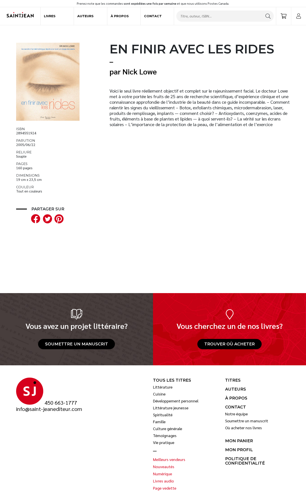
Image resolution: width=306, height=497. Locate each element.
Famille (159, 421)
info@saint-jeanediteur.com (49, 409)
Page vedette (164, 488)
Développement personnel (175, 401)
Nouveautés (163, 466)
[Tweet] (46, 218)
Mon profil (239, 450)
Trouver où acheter (229, 344)
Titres (233, 380)
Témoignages (165, 435)
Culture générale (167, 428)
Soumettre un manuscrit (76, 344)
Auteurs (85, 16)
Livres (50, 16)
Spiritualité (162, 414)
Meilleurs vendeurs (169, 459)
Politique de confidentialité (245, 461)
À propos (120, 16)
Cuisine (159, 394)
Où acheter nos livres (243, 427)
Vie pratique (163, 442)
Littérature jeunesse (170, 408)
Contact (153, 16)
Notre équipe (236, 414)
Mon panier (239, 441)
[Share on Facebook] (34, 218)
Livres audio (163, 481)
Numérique (162, 474)
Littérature (162, 387)
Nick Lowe (140, 71)
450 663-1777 (61, 403)
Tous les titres (172, 380)
